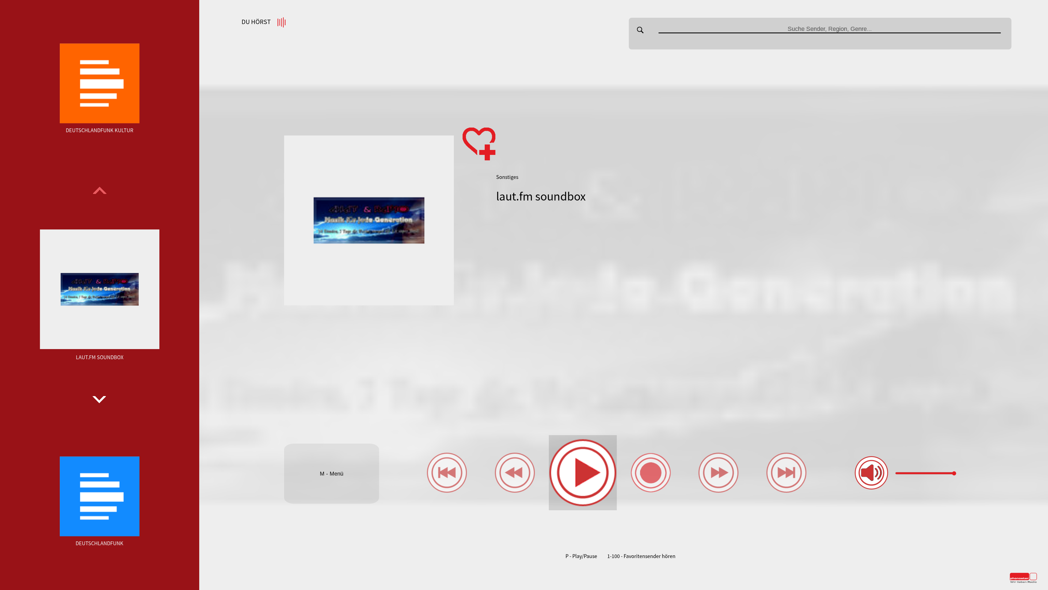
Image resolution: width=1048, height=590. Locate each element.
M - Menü (331, 474)
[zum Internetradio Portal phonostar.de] (1023, 582)
